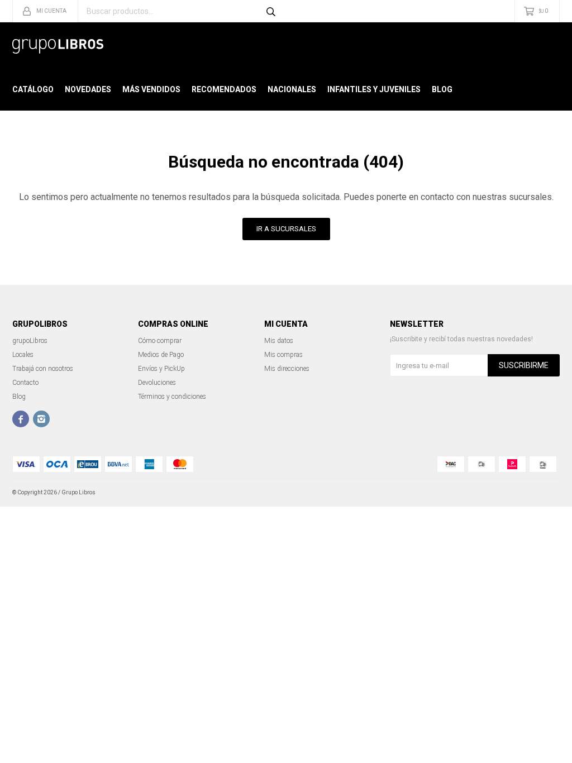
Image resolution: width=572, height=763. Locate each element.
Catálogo (33, 89)
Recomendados (224, 89)
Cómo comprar (160, 341)
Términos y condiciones (172, 396)
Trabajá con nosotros (42, 369)
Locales (23, 355)
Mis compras (283, 355)
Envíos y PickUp (161, 369)
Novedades (88, 89)
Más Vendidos (151, 89)
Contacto (25, 383)
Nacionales (292, 89)
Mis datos (278, 341)
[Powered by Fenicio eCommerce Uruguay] (543, 492)
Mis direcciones (286, 369)
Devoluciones (157, 383)
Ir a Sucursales (286, 229)
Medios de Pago (161, 355)
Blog (442, 89)
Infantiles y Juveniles (374, 89)
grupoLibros (29, 341)
